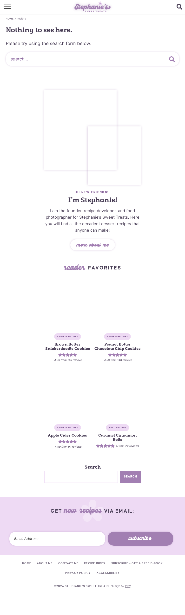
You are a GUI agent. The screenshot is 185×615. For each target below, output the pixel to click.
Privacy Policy (78, 572)
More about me (92, 245)
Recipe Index (95, 563)
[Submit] (172, 59)
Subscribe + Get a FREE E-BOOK (137, 563)
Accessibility (108, 572)
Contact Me (68, 563)
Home (10, 18)
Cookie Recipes (67, 336)
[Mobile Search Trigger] (181, 7)
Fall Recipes (117, 427)
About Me (45, 563)
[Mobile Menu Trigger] (4, 7)
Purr (127, 586)
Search (93, 467)
